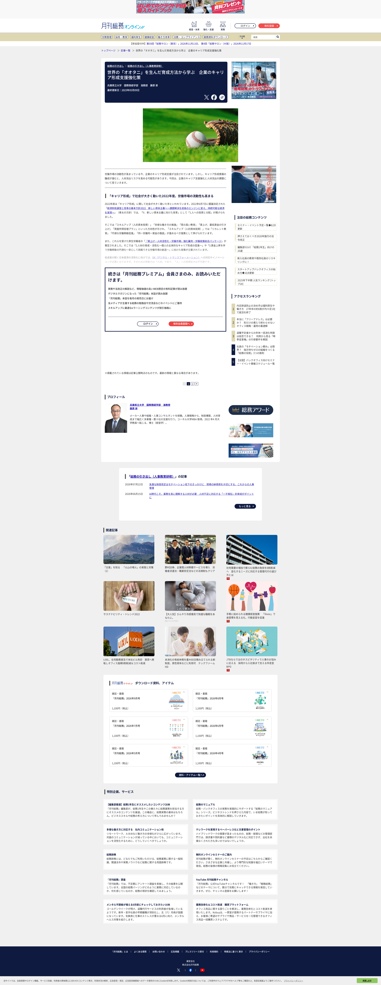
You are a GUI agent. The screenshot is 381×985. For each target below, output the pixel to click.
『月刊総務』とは (119, 951)
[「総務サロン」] (251, 436)
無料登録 (269, 25)
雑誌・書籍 (126, 701)
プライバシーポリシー (259, 951)
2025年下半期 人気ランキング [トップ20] (257, 282)
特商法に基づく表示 (233, 951)
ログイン (245, 25)
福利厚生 (136, 37)
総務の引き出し (115, 66)
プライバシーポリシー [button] (293, 980)
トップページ (108, 50)
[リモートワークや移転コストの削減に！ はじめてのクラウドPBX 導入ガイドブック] (190, 12)
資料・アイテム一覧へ (191, 775)
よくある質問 (140, 951)
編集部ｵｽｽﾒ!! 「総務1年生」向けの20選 (256, 249)
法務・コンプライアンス (187, 37)
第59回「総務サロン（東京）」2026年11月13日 (172, 43)
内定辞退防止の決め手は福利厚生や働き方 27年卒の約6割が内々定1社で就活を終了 (256, 309)
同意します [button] (367, 980)
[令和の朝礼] (254, 202)
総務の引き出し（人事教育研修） (145, 66)
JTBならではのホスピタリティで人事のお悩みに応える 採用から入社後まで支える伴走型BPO (251, 663)
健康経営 (149, 37)
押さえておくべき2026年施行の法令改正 (256, 238)
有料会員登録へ (181, 323)
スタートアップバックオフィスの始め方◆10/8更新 (256, 271)
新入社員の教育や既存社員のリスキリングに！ (256, 260)
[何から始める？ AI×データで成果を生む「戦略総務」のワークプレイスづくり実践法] (254, 98)
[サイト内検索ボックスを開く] (278, 37)
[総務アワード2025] (251, 416)
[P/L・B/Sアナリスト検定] (251, 456)
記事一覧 (126, 50)
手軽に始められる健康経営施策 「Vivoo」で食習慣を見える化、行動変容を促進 (250, 615)
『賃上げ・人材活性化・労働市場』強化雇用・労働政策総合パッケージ (183, 241)
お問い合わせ (158, 951)
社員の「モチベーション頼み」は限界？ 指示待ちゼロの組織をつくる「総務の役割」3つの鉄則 (256, 350)
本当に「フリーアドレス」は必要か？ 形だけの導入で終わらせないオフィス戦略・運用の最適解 (256, 322)
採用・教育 (121, 37)
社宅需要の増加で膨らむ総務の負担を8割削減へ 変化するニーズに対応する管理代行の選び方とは (251, 571)
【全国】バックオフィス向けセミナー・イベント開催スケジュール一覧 (256, 361)
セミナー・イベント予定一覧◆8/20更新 (257, 227)
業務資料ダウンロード (216, 37)
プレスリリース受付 (194, 951)
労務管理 (106, 37)
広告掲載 (175, 951)
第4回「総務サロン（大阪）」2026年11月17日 (226, 43)
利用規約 (214, 951)
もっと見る (245, 506)
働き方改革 (164, 37)
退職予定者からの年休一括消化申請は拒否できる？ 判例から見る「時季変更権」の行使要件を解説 (256, 336)
